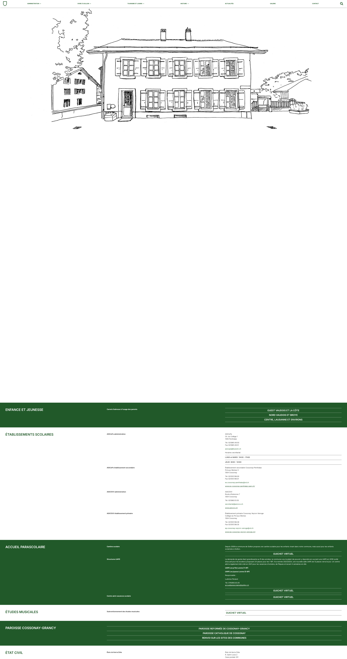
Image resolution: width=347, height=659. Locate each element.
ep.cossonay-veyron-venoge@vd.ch (239, 528)
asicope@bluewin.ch (233, 449)
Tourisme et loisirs (134, 3)
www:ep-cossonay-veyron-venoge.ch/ (240, 532)
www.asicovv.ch (231, 508)
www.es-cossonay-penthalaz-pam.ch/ (240, 486)
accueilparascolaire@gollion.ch (237, 585)
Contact (315, 3)
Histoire (183, 3)
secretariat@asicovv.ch (234, 504)
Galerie (273, 3)
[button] (341, 3)
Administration (33, 3)
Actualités (229, 3)
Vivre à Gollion (83, 3)
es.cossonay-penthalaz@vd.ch (237, 482)
